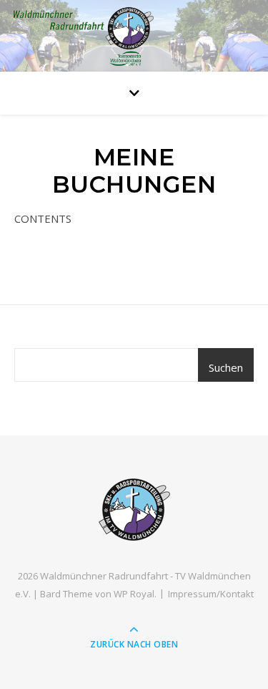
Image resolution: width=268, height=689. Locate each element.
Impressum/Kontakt (211, 593)
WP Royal (134, 593)
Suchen (226, 367)
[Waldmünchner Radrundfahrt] (134, 509)
